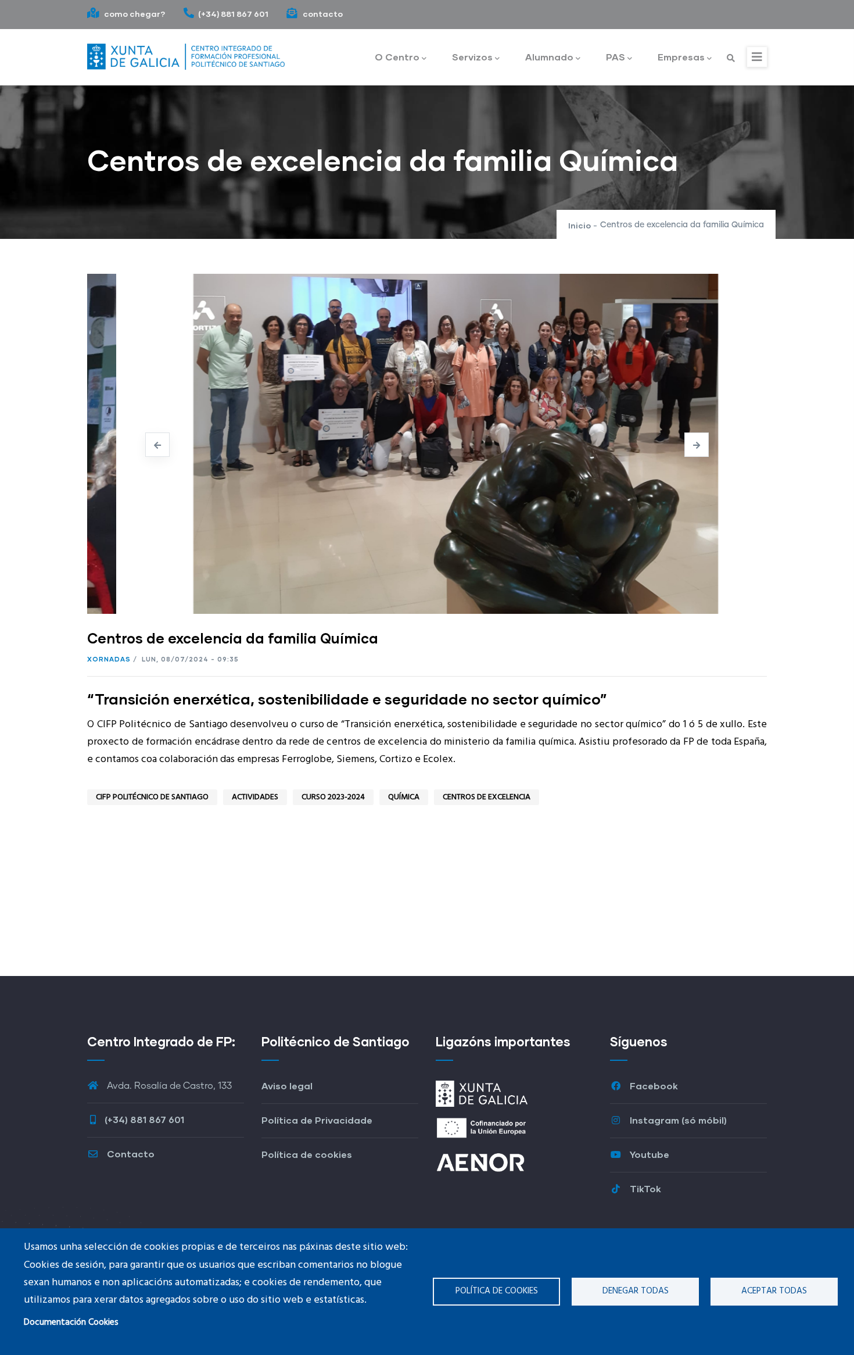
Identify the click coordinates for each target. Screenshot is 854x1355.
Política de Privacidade (316, 1119)
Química (403, 797)
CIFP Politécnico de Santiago (152, 797)
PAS (615, 56)
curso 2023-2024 (333, 797)
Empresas (681, 56)
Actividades (255, 797)
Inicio (579, 225)
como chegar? (134, 14)
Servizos (472, 56)
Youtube (648, 1154)
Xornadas (109, 659)
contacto (322, 14)
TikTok (644, 1188)
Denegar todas (635, 1291)
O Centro (397, 56)
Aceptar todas (774, 1291)
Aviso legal (287, 1085)
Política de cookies (496, 1291)
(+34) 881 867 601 (233, 14)
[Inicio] (186, 54)
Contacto (130, 1153)
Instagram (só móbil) (677, 1119)
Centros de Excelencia (486, 797)
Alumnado (549, 56)
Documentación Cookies (71, 1322)
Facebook (652, 1085)
